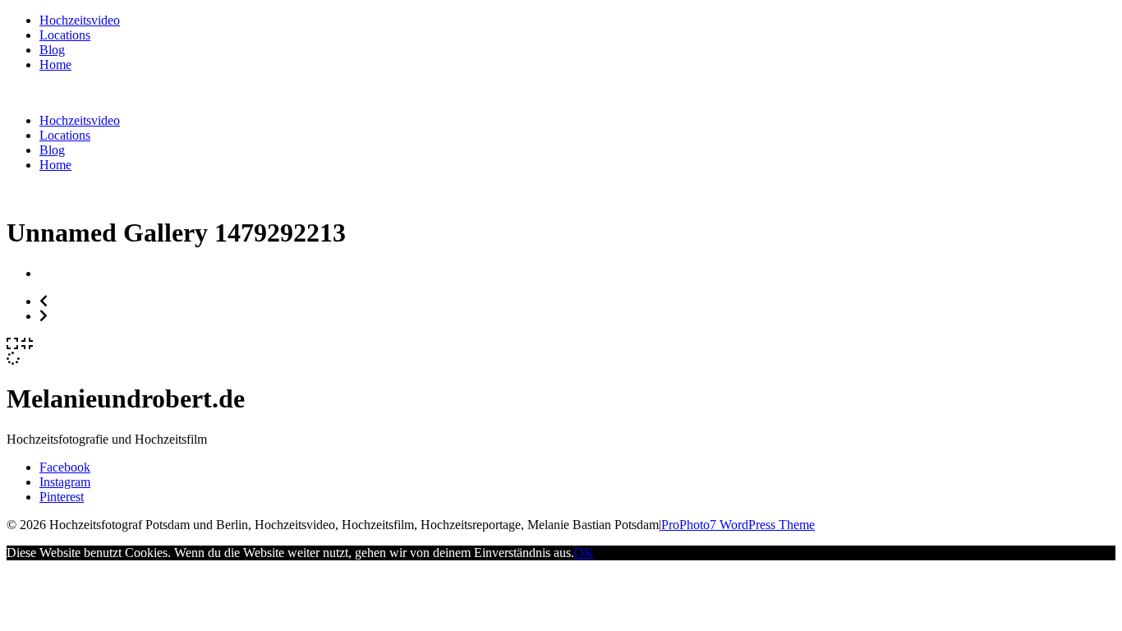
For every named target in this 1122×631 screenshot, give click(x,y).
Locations (64, 35)
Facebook (64, 467)
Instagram (64, 482)
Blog (52, 50)
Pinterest (61, 497)
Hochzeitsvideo (79, 20)
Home (55, 64)
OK (584, 553)
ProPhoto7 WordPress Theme (738, 525)
